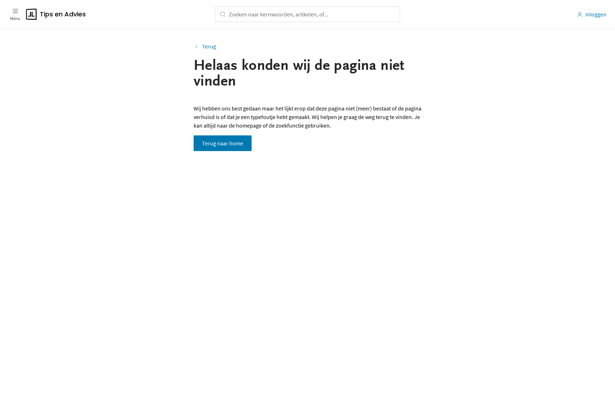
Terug (209, 46)
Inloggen (595, 14)
